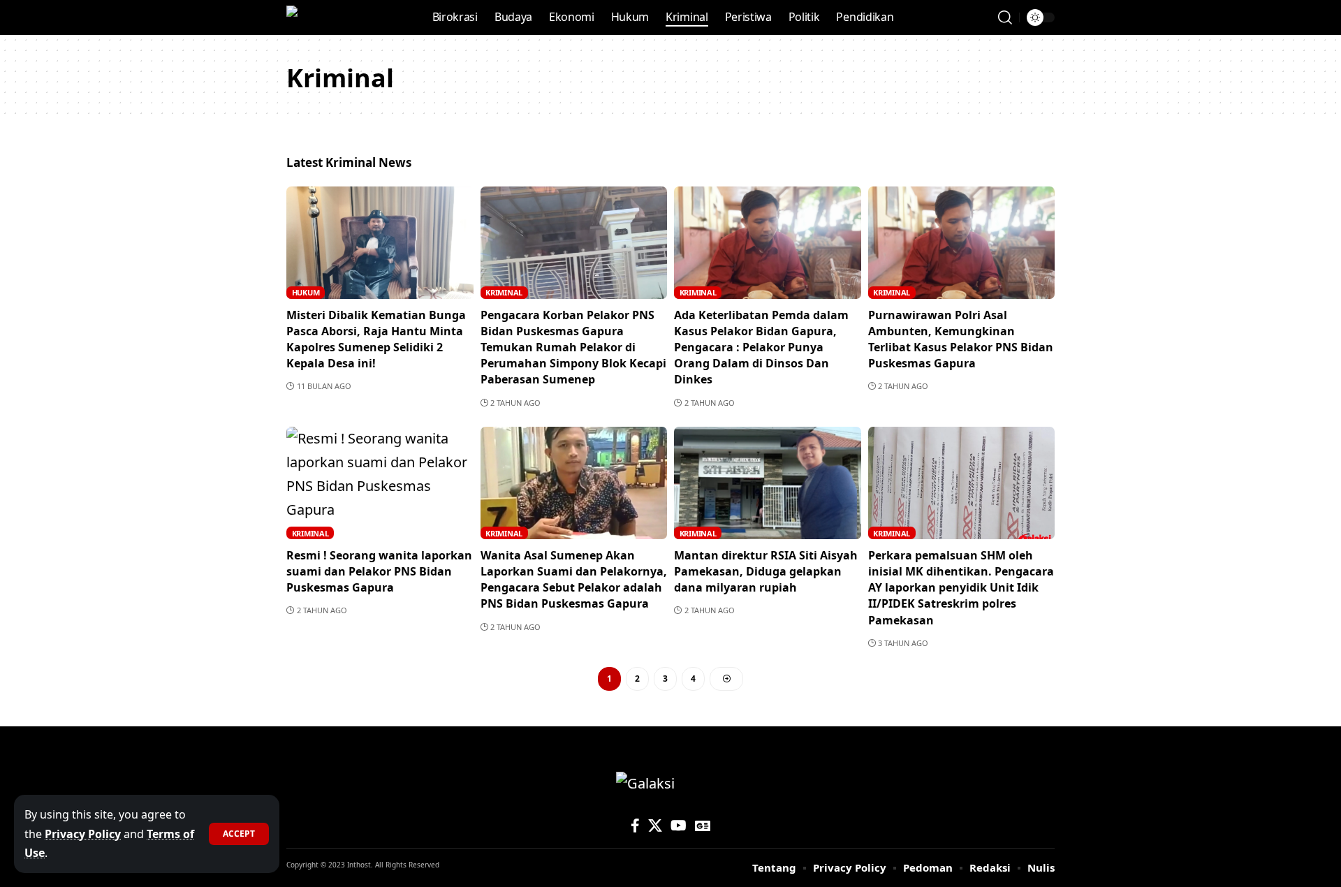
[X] (655, 825)
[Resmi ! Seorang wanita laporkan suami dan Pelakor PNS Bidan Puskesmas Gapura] (380, 483)
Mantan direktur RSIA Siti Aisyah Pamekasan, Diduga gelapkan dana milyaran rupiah (766, 571)
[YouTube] (678, 825)
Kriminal (503, 292)
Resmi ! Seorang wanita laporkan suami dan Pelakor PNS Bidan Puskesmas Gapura (379, 571)
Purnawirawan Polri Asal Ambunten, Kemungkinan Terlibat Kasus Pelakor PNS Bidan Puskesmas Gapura (960, 339)
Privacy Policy (83, 834)
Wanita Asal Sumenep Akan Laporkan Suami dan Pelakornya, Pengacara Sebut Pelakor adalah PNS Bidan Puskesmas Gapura (574, 580)
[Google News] (702, 825)
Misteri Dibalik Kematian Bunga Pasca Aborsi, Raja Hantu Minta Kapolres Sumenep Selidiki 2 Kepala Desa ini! (376, 339)
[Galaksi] (315, 17)
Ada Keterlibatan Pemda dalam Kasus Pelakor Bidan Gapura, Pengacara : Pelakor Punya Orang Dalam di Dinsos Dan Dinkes (761, 347)
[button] (239, 834)
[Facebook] (635, 825)
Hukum (306, 292)
